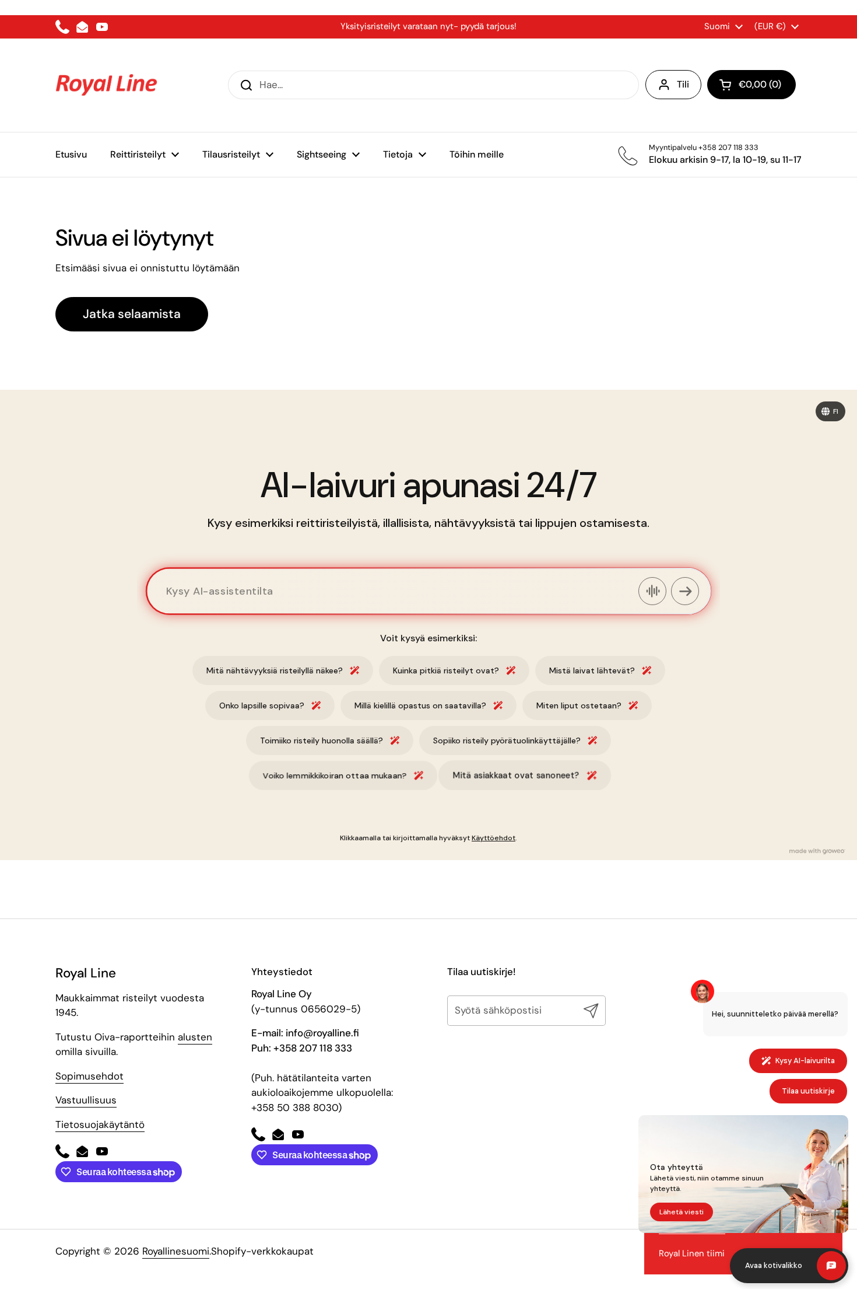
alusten (195, 1036)
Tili (683, 84)
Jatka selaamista (132, 314)
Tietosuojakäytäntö (100, 1124)
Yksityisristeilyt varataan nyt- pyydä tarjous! (428, 26)
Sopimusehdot (89, 1076)
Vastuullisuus (86, 1100)
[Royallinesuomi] (106, 85)
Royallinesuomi (175, 1251)
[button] (751, 84)
